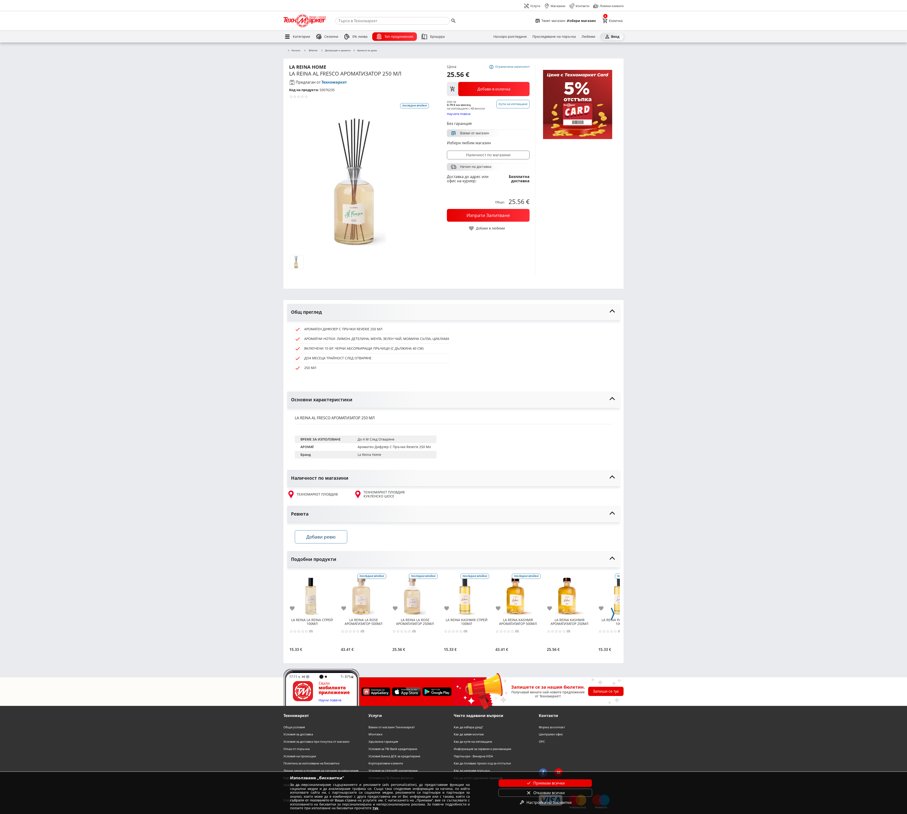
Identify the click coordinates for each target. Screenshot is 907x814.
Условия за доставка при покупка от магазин (316, 741)
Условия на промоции (299, 756)
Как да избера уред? (468, 727)
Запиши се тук (606, 691)
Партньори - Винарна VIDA (473, 756)
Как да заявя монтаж (469, 734)
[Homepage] (304, 20)
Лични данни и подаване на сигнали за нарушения (320, 770)
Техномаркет (334, 82)
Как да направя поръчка (472, 770)
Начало (295, 50)
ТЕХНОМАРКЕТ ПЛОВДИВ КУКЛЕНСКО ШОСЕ (384, 494)
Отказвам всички (549, 792)
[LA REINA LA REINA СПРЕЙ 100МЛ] (312, 594)
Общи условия (294, 727)
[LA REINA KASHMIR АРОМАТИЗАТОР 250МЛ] (569, 594)
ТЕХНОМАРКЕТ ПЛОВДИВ (317, 494)
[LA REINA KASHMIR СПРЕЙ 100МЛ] (466, 594)
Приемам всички (549, 783)
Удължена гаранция (383, 741)
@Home (313, 50)
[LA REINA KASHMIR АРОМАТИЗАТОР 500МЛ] (518, 594)
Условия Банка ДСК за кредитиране (394, 756)
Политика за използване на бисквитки (311, 763)
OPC (542, 741)
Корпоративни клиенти (385, 763)
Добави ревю (321, 537)
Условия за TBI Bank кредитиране (392, 749)
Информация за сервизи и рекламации (482, 749)
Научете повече (459, 114)
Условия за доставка (298, 734)
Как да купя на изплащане (473, 741)
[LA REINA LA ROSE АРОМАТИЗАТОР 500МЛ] (363, 594)
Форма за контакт (552, 727)
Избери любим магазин (469, 142)
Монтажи (375, 734)
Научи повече (330, 700)
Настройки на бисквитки (549, 802)
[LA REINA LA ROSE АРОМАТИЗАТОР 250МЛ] (415, 594)
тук (375, 808)
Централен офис (551, 734)
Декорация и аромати (338, 50)
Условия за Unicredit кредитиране (393, 770)
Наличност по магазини (488, 154)
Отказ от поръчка (296, 749)
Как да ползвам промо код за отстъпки (482, 763)
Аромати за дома (367, 50)
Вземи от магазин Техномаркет (391, 727)
